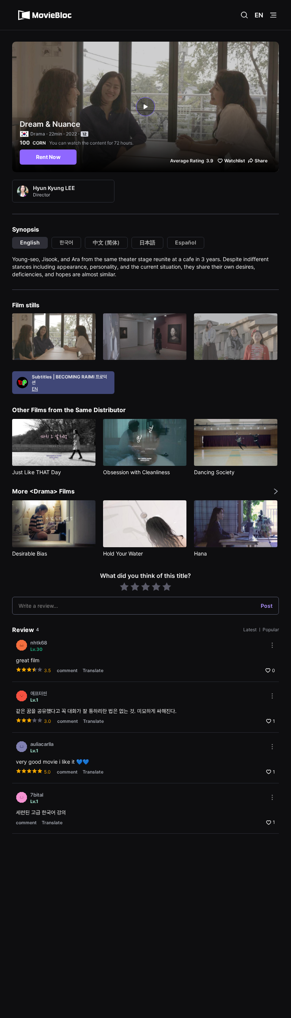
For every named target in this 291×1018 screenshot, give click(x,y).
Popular (271, 629)
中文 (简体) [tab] (106, 242)
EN (259, 15)
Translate (93, 670)
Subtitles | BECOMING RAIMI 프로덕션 (69, 379)
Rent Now (48, 157)
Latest (250, 629)
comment (67, 670)
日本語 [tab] (147, 242)
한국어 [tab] (66, 242)
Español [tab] (185, 242)
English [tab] (30, 242)
